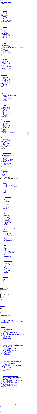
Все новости (1, 393)
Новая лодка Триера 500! (2, 394)
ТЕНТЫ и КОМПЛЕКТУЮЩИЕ (7, 249)
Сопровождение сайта (2, 406)
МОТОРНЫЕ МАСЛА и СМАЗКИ (7, 209)
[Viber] (3, 289)
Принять (1, 412)
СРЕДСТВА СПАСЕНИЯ (6, 242)
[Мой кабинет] (0, 176)
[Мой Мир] (2, 289)
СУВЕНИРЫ (5, 245)
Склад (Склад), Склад (2, 306)
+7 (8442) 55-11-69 (2, 3)
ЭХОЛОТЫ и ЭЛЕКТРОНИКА (7, 273)
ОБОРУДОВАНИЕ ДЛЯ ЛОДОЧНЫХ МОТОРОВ (9, 252)
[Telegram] (6, 289)
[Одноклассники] (1, 289)
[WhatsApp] (4, 289)
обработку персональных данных (7, 315)
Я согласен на (5, 315)
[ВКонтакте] (0, 289)
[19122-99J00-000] (3, 292)
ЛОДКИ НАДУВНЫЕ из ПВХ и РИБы (7, 222)
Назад (3, 182)
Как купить (4, 279)
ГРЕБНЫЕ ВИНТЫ (6, 184)
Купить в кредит (1, 298)
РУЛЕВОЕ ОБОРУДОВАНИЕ (7, 232)
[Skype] (5, 289)
